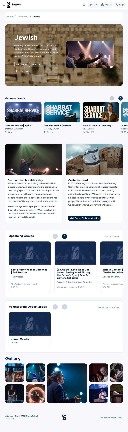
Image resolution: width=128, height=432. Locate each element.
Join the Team (104, 417)
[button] (4, 4)
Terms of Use (10, 419)
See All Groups (111, 236)
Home (10, 16)
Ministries (23, 16)
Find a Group (22, 64)
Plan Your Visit (117, 417)
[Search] (84, 4)
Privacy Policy (31, 416)
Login (121, 4)
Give (95, 4)
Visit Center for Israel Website (84, 218)
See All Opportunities (108, 307)
